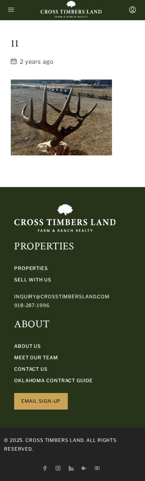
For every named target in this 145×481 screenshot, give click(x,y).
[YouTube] (99, 468)
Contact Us (31, 369)
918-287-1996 (32, 305)
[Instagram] (59, 468)
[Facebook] (46, 468)
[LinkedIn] (73, 468)
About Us (27, 346)
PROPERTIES (31, 268)
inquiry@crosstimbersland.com (62, 296)
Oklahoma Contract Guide (53, 380)
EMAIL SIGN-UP (41, 401)
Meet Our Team (36, 357)
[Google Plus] (85, 468)
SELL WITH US (32, 279)
